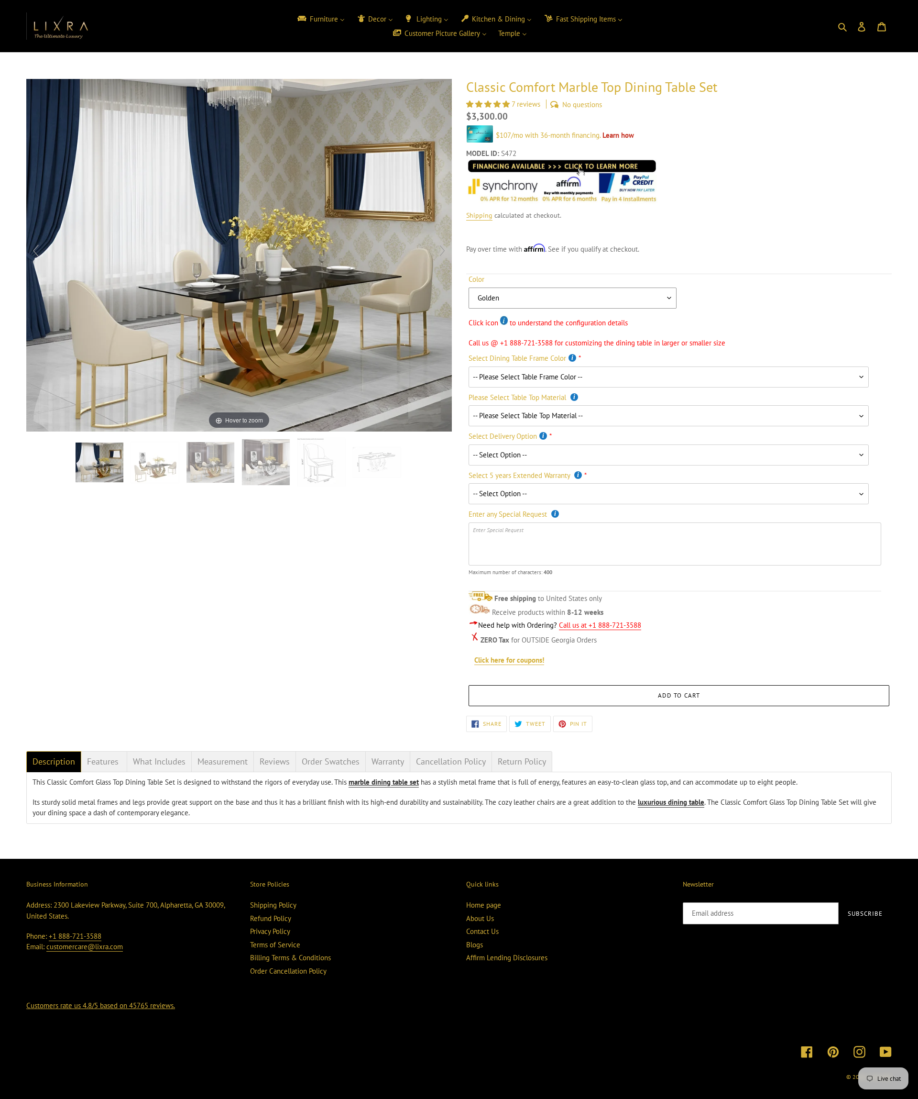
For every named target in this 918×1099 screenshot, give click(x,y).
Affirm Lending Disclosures (506, 957)
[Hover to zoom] (239, 254)
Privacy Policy (270, 931)
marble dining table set (384, 782)
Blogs (474, 944)
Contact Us (482, 931)
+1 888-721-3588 (75, 936)
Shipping (479, 215)
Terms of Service (275, 944)
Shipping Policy (273, 905)
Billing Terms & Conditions (290, 957)
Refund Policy (270, 918)
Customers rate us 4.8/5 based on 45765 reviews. (100, 1005)
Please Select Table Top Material (518, 397)
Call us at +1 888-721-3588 (600, 625)
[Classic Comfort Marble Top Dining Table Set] (156, 462)
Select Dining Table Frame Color (517, 358)
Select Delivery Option (503, 436)
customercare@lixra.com (84, 946)
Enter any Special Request (509, 514)
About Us (480, 918)
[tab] (53, 761)
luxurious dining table (671, 802)
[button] (489, 104)
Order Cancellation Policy (288, 971)
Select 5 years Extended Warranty (520, 475)
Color (476, 279)
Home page (483, 905)
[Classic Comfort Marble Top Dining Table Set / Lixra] (100, 462)
